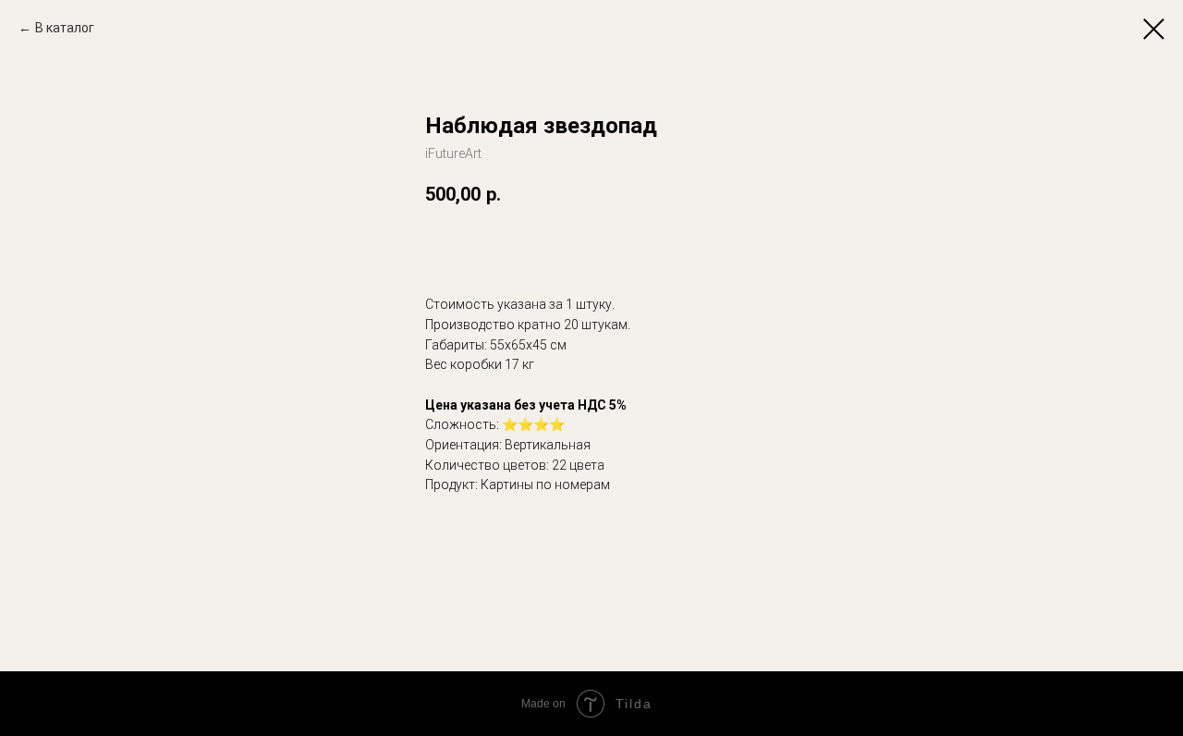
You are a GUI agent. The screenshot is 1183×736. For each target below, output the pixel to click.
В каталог (64, 27)
